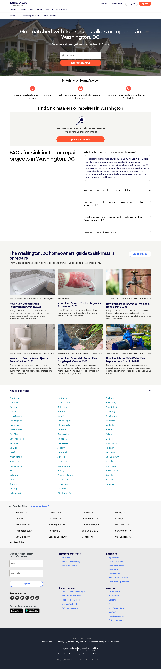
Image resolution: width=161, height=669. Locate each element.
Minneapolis (63, 425)
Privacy (66, 649)
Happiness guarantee (118, 616)
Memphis (110, 420)
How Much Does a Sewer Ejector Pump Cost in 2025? (29, 360)
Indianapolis (16, 493)
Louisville (62, 398)
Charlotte (62, 461)
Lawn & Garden (35, 9)
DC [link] (19, 16)
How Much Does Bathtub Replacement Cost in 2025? (26, 305)
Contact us (113, 612)
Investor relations (116, 608)
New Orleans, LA (90, 524)
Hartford (14, 452)
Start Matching (80, 63)
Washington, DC (123, 537)
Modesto (14, 425)
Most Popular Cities (17, 506)
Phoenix (14, 402)
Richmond (111, 466)
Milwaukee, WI (23, 524)
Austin (109, 429)
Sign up (26, 583)
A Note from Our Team (118, 578)
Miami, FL (120, 518)
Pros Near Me (114, 574)
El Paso (109, 438)
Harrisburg (111, 402)
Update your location (80, 139)
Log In (132, 3)
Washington (16, 457)
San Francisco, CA (58, 537)
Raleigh (61, 470)
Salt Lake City (112, 457)
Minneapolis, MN (57, 524)
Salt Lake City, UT (91, 530)
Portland (110, 398)
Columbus (62, 488)
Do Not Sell (82, 649)
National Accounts (70, 608)
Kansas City (63, 434)
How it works (114, 592)
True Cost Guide (116, 562)
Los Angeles (16, 420)
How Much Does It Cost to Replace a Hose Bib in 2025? (127, 305)
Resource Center (116, 566)
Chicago (14, 488)
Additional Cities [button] (17, 542)
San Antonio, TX (123, 530)
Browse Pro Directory (71, 562)
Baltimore (62, 407)
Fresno (13, 411)
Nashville (110, 425)
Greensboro (63, 466)
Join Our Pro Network (71, 596)
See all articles (140, 254)
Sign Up (145, 3)
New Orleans (64, 402)
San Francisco (17, 438)
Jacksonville (16, 466)
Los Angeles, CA (90, 518)
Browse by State (39, 506)
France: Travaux (48, 642)
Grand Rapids (64, 420)
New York (62, 452)
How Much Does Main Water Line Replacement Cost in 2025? (125, 360)
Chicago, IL (87, 512)
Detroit (61, 416)
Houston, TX (55, 518)
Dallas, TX (120, 512)
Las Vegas (62, 443)
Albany (61, 448)
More (47, 9)
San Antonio (112, 452)
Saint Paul (62, 429)
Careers (112, 600)
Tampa (13, 479)
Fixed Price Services (70, 566)
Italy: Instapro (81, 642)
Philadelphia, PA (24, 530)
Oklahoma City (65, 493)
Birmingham (16, 398)
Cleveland (62, 484)
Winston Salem (65, 475)
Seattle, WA (88, 537)
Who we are (114, 596)
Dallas (109, 434)
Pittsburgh (111, 411)
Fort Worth (111, 443)
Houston (110, 448)
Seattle (109, 475)
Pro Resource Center (71, 600)
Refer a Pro (113, 570)
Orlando (14, 475)
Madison (110, 479)
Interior (13, 9)
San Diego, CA (23, 537)
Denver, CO (21, 518)
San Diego (15, 434)
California (73, 649)
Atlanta (13, 484)
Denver (13, 448)
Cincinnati (62, 479)
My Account (114, 558)
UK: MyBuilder (113, 642)
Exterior (22, 9)
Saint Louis (62, 438)
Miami (13, 470)
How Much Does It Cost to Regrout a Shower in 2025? (79, 305)
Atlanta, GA (21, 512)
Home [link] (12, 16)
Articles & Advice (59, 9)
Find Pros (66, 558)
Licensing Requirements (119, 582)
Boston (61, 411)
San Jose (14, 443)
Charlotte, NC (56, 512)
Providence (111, 416)
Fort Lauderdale (18, 461)
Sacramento (16, 429)
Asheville (62, 457)
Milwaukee (111, 484)
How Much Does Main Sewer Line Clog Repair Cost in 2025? (77, 360)
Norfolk (109, 461)
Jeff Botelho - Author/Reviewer (25, 299)
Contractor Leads (70, 604)
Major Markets (19, 391)
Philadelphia (112, 407)
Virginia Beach (113, 470)
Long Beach (16, 416)
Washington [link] (28, 16)
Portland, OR (55, 530)
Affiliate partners (116, 620)
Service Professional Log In (73, 592)
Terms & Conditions (95, 654)
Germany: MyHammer (65, 642)
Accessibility (93, 649)
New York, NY (122, 524)
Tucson (13, 407)
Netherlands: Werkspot (97, 642)
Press (111, 604)
